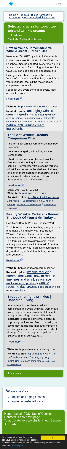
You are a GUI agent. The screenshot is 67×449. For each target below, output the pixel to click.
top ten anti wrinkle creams (29, 204)
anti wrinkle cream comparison (22, 201)
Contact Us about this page (22, 417)
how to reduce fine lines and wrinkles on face (30, 277)
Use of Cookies (42, 413)
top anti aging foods (33, 361)
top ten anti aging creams (28, 396)
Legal (18, 413)
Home (8, 413)
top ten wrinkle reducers (27, 401)
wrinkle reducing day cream (27, 284)
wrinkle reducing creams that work (28, 274)
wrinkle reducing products (21, 283)
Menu (58, 3)
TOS (27, 413)
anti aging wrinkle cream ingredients (29, 112)
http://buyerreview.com (32, 192)
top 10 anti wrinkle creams (43, 197)
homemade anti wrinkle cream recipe (40, 121)
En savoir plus (17, 446)
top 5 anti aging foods (18, 357)
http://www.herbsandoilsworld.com (38, 106)
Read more (13, 98)
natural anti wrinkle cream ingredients (25, 126)
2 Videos (24, 39)
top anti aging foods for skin (42, 353)
